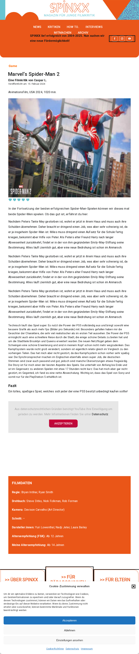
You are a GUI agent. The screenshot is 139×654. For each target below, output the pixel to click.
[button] (133, 586)
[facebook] (114, 38)
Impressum (87, 649)
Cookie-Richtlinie (55, 649)
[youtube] (129, 38)
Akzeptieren (69, 620)
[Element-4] (69, 1)
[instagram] (122, 38)
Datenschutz (72, 649)
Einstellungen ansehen (69, 640)
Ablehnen (69, 630)
